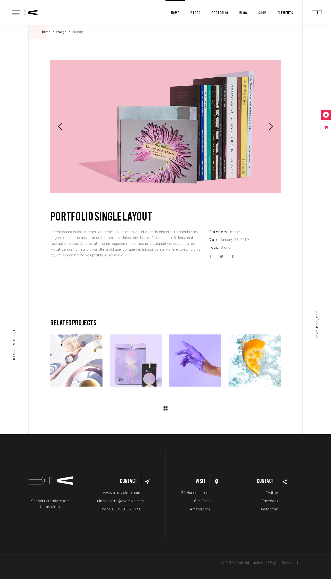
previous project (14, 342)
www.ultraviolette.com (122, 492)
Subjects (258, 355)
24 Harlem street (195, 492)
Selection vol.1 (195, 362)
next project (317, 324)
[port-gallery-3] (165, 126)
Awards (130, 362)
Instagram (269, 509)
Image (61, 32)
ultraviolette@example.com (120, 501)
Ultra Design (75, 355)
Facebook (270, 501)
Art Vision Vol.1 (254, 362)
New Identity (75, 362)
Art (241, 355)
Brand (225, 247)
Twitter (272, 492)
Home (45, 32)
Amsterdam (200, 509)
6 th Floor (202, 501)
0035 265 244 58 (126, 509)
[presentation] (60, 126)
